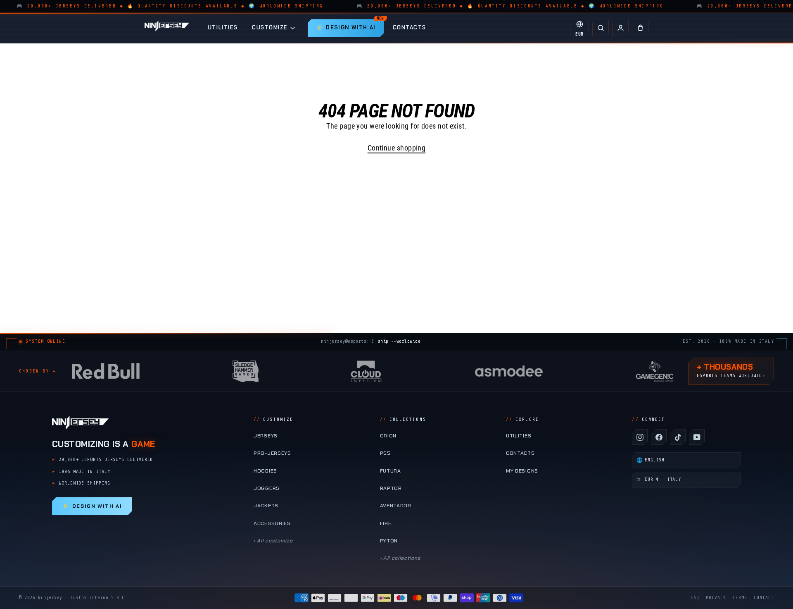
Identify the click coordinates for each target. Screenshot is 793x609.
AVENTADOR (395, 505)
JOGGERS (267, 488)
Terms (740, 597)
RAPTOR (391, 488)
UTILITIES (223, 27)
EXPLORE (522, 419)
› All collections (400, 558)
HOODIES (265, 471)
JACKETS (266, 505)
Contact (764, 597)
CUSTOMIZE (270, 27)
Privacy (716, 597)
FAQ (695, 597)
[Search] (600, 28)
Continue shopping (397, 147)
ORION (388, 435)
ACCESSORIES (272, 523)
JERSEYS (266, 435)
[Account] (620, 28)
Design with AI (92, 506)
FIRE (386, 523)
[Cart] (640, 28)
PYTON (389, 540)
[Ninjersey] (167, 28)
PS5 (385, 453)
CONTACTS (409, 27)
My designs (522, 471)
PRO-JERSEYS (272, 453)
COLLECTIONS (403, 419)
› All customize (273, 540)
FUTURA (390, 471)
